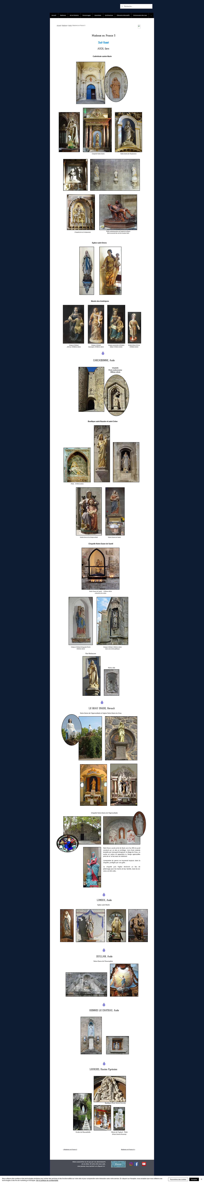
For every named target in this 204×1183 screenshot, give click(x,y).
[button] (140, 15)
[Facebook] (136, 1164)
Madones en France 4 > (128, 1149)
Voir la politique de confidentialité (47, 1180)
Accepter (194, 1179)
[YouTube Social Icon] (144, 1164)
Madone (64, 25)
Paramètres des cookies (178, 1179)
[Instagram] (131, 1164)
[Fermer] (201, 1179)
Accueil (59, 25)
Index (70, 25)
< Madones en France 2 (70, 1149)
